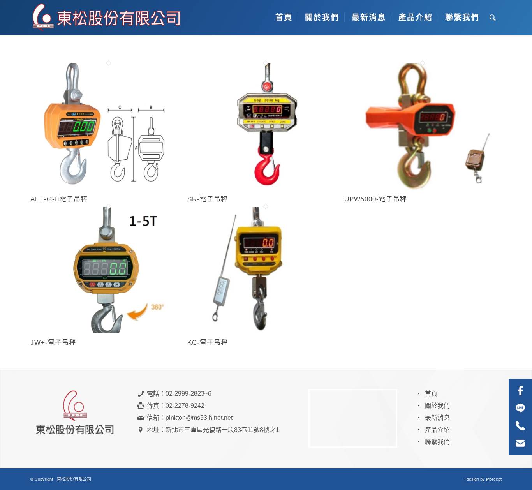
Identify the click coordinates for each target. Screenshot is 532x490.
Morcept (494, 479)
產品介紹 (437, 430)
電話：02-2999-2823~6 (179, 393)
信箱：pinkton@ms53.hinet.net (190, 417)
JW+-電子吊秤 (53, 342)
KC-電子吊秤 (207, 342)
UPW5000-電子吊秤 (375, 199)
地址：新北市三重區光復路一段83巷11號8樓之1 (213, 430)
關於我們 (437, 405)
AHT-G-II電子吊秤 (59, 199)
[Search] (493, 17)
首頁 (431, 393)
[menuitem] (283, 17)
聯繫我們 (437, 442)
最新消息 (437, 417)
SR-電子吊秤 (207, 199)
